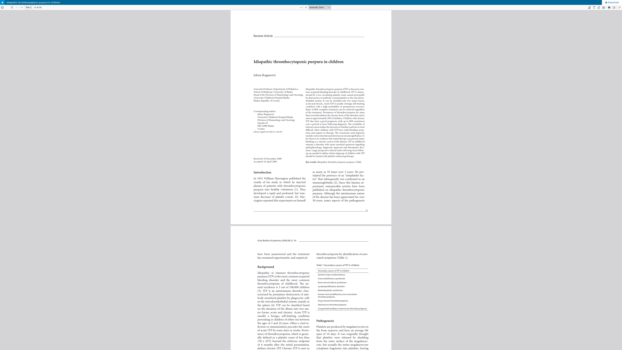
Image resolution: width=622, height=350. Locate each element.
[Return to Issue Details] (2, 2)
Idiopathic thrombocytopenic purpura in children (33, 2)
